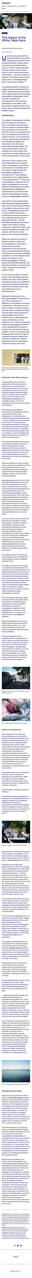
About (3, 8)
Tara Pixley (23, 559)
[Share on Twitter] (18, 1245)
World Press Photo (8, 480)
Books (4, 6)
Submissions (22, 6)
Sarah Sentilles (13, 860)
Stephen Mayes (17, 1097)
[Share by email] (21, 1245)
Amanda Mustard (8, 544)
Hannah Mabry (15, 196)
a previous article (10, 87)
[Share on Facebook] (15, 1245)
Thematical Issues (12, 6)
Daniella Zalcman (15, 948)
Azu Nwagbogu (18, 614)
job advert (13, 260)
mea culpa (15, 325)
